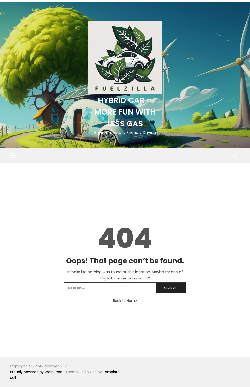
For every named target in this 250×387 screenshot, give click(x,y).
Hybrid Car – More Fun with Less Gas (125, 112)
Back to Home (125, 300)
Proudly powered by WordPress (36, 371)
